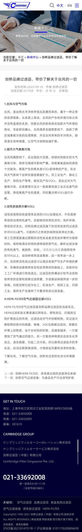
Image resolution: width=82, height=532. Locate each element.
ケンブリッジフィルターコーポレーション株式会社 (37, 442)
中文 (60, 5)
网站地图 (36, 519)
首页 (21, 57)
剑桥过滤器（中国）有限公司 (22, 455)
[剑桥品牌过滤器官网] (16, 5)
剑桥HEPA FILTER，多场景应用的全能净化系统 (45, 373)
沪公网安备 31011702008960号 (58, 528)
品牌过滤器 (41, 502)
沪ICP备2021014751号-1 (19, 528)
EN (69, 5)
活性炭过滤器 (52, 250)
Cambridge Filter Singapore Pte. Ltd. (28, 461)
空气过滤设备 (12, 509)
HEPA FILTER (51, 509)
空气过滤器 (24, 502)
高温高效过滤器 (61, 502)
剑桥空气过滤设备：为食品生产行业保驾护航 (44, 378)
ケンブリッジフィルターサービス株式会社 (31, 449)
